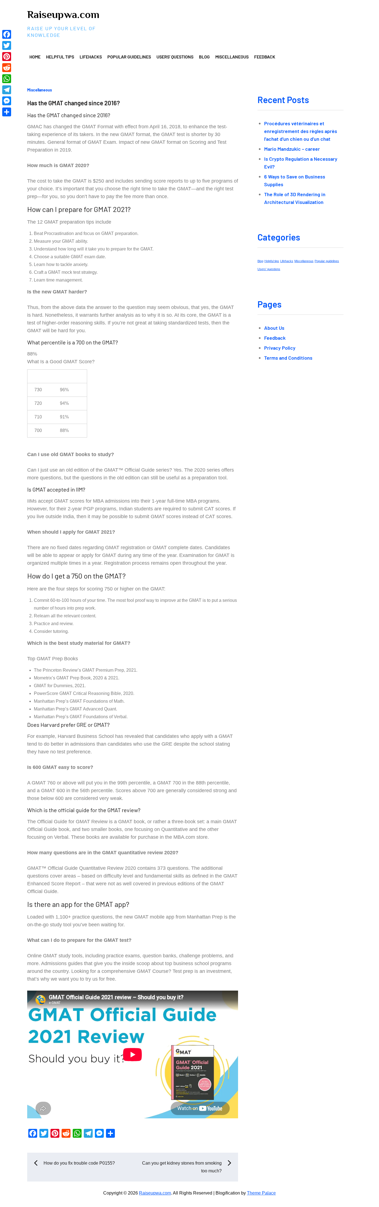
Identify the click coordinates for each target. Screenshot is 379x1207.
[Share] (6, 111)
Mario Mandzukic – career (292, 149)
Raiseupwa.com (63, 14)
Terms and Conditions (288, 358)
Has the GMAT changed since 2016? (73, 102)
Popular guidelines (129, 56)
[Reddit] (6, 67)
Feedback (264, 56)
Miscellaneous (232, 56)
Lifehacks (91, 56)
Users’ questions (174, 56)
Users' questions (268, 269)
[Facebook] (6, 34)
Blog (204, 56)
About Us (274, 328)
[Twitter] (6, 45)
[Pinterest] (6, 56)
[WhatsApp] (6, 78)
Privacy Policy (279, 348)
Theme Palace (261, 1193)
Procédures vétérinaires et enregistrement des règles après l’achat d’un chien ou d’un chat (300, 131)
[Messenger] (6, 100)
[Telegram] (6, 89)
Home (35, 56)
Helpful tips (60, 56)
